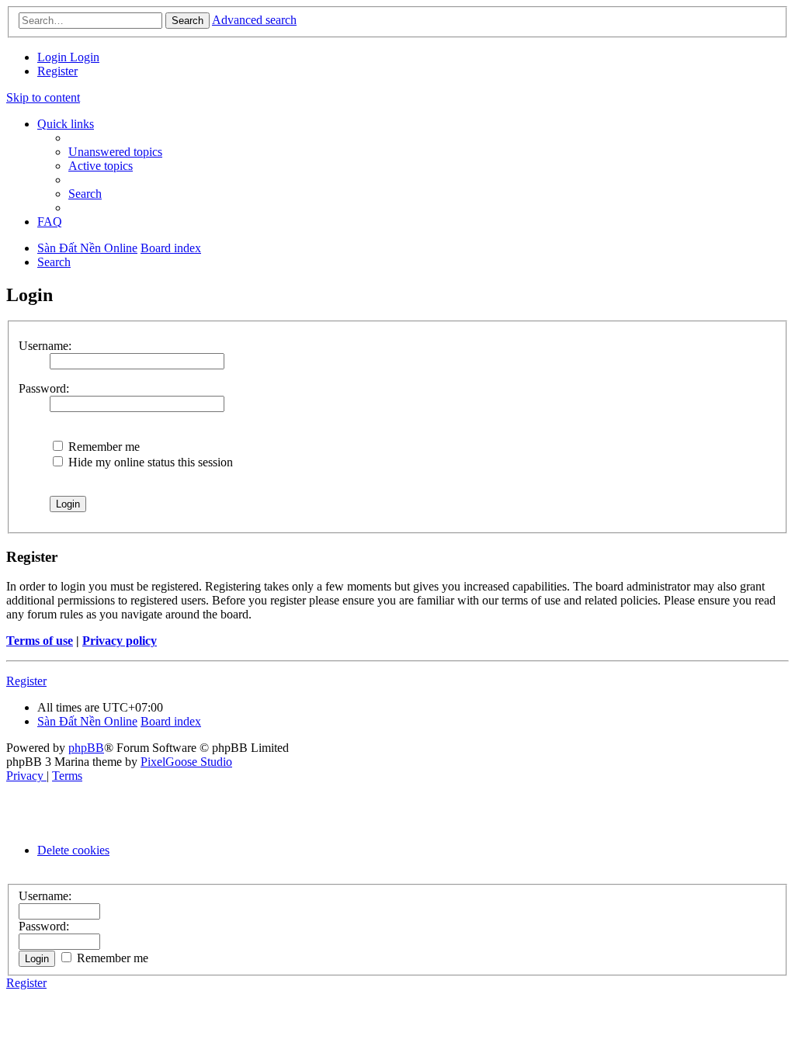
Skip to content (43, 97)
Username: (45, 345)
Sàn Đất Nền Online (87, 721)
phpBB (86, 747)
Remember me (102, 446)
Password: (44, 388)
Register (26, 681)
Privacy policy (119, 640)
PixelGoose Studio (186, 761)
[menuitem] (53, 57)
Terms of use (39, 640)
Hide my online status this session (149, 462)
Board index (171, 721)
